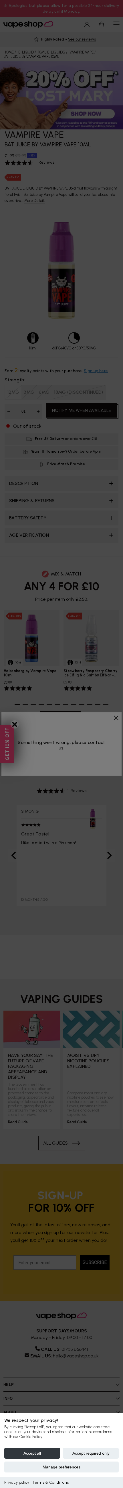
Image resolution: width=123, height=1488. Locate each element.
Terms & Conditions (50, 1482)
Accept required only (91, 1453)
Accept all (32, 1453)
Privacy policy (16, 1482)
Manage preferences (61, 1467)
